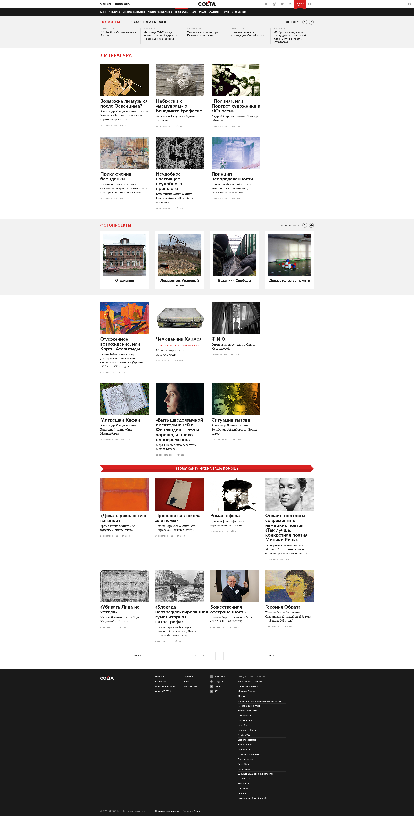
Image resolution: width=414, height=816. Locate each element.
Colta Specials (239, 12)
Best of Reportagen (247, 740)
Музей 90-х (243, 783)
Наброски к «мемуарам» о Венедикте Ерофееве (179, 106)
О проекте (105, 4)
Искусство (114, 12)
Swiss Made (243, 764)
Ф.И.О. (219, 339)
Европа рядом (245, 745)
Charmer (198, 811)
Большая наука (245, 759)
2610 (181, 641)
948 (126, 627)
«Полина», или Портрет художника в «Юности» (236, 106)
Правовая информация (167, 811)
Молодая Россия (246, 691)
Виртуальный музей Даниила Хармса (180, 345)
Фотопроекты (162, 681)
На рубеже (243, 725)
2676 (125, 372)
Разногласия (244, 769)
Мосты (241, 696)
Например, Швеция (248, 730)
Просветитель (245, 720)
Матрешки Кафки (120, 420)
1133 (127, 440)
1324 (183, 455)
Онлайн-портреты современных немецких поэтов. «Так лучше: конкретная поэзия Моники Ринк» (286, 528)
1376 (292, 559)
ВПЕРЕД (272, 656)
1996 (127, 536)
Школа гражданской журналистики (256, 774)
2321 (182, 208)
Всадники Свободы (234, 281)
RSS (216, 691)
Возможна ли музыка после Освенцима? (124, 104)
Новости (110, 22)
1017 (236, 355)
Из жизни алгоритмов (249, 706)
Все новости (292, 22)
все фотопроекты (290, 225)
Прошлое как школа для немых (178, 518)
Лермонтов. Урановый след (179, 283)
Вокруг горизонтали (248, 686)
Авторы (186, 681)
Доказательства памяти (289, 281)
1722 (238, 126)
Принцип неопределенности (232, 176)
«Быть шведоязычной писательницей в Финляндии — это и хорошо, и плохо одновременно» (179, 430)
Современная (134, 12)
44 (227, 656)
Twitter (218, 686)
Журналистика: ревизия (250, 681)
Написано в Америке (248, 754)
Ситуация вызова (231, 420)
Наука (226, 12)
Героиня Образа (283, 607)
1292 (126, 198)
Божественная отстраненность (228, 610)
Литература (181, 12)
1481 (126, 125)
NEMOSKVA (244, 735)
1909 (236, 627)
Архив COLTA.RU (163, 691)
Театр (193, 12)
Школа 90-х (243, 788)
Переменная (244, 749)
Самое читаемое (149, 22)
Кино (103, 12)
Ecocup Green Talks (247, 711)
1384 (238, 198)
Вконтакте (220, 677)
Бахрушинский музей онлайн (253, 798)
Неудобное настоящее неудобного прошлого (169, 181)
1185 (182, 536)
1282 (239, 440)
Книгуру (242, 793)
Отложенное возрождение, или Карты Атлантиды (120, 344)
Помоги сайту (122, 4)
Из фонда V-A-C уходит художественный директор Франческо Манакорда (161, 35)
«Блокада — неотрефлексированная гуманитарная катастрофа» (181, 614)
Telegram (219, 681)
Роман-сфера (225, 515)
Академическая (160, 12)
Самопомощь (244, 715)
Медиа (202, 12)
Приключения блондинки (115, 176)
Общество (214, 12)
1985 (291, 627)
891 (237, 531)
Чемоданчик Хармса (179, 339)
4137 (182, 126)
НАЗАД (137, 656)
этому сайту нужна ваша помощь (207, 468)
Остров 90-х (244, 779)
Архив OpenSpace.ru (165, 686)
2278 (181, 361)
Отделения (124, 281)
